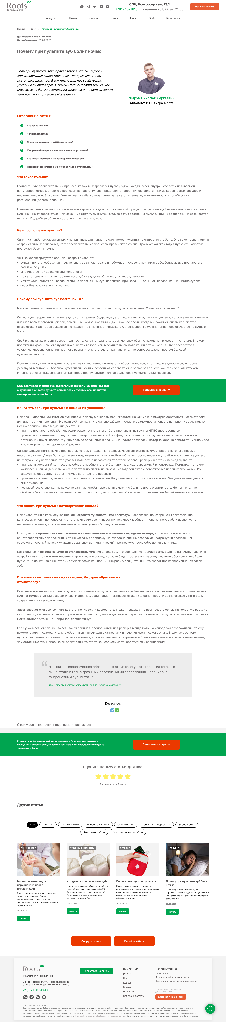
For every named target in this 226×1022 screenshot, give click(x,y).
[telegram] (88, 7)
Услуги (50, 18)
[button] (204, 6)
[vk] (95, 7)
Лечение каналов (98, 824)
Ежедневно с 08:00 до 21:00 (38, 976)
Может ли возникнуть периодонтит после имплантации (31, 885)
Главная (21, 29)
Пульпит (48, 824)
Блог (133, 18)
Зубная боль (187, 824)
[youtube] (108, 7)
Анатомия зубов (94, 832)
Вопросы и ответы (133, 996)
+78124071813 (126, 9)
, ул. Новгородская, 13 (46, 982)
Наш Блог (129, 991)
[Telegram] (112, 710)
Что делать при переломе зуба (87, 881)
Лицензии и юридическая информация (176, 981)
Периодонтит (70, 824)
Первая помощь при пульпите (136, 881)
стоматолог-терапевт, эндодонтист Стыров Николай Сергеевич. (84, 684)
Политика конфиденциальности (172, 977)
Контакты (173, 18)
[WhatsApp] (117, 710)
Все (32, 824)
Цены (73, 18)
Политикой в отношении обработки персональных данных (100, 1016)
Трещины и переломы (156, 824)
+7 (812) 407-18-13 (35, 990)
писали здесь (91, 218)
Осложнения (125, 824)
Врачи (114, 18)
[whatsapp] (82, 7)
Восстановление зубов (128, 832)
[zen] (101, 7)
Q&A (152, 18)
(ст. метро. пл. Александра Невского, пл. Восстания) (46, 985)
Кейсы (93, 18)
